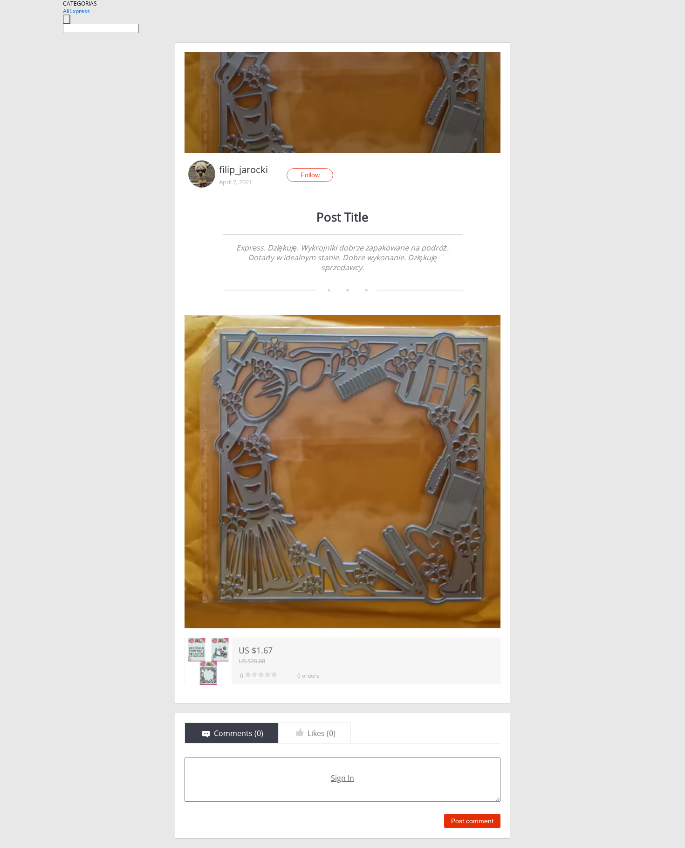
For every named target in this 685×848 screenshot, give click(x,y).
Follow (310, 175)
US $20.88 (252, 661)
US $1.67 (256, 650)
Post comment (472, 821)
